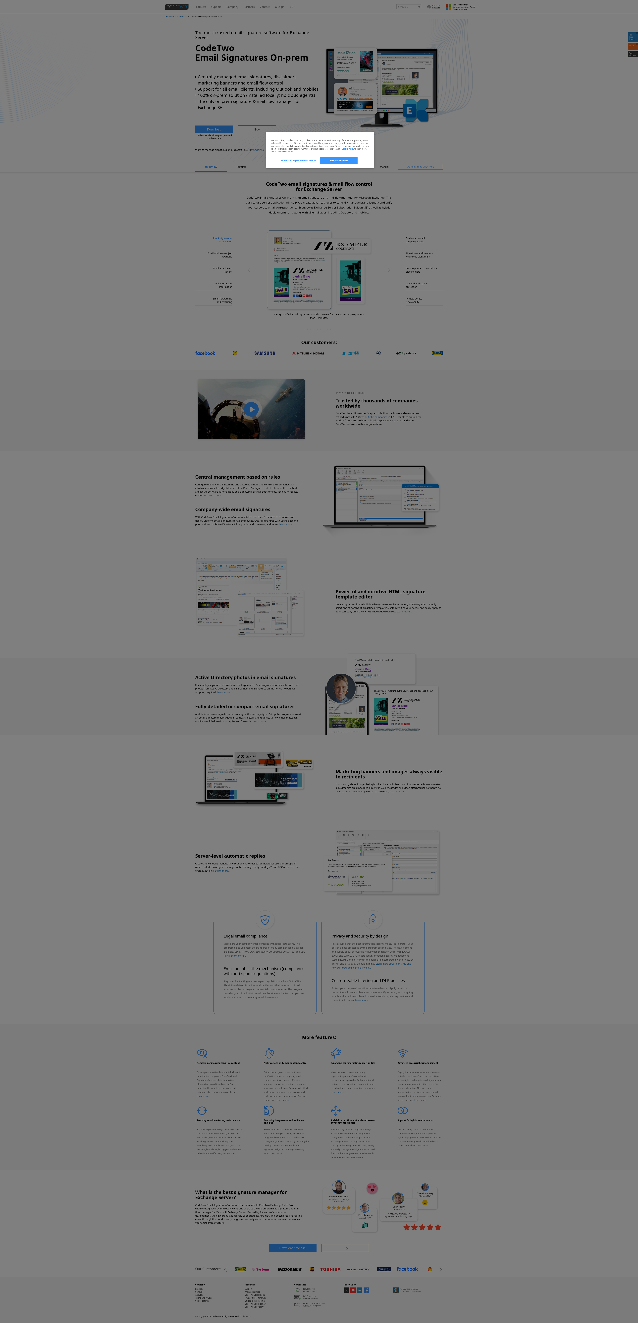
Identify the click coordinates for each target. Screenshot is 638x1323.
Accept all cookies (339, 160)
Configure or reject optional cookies (298, 160)
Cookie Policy (348, 149)
